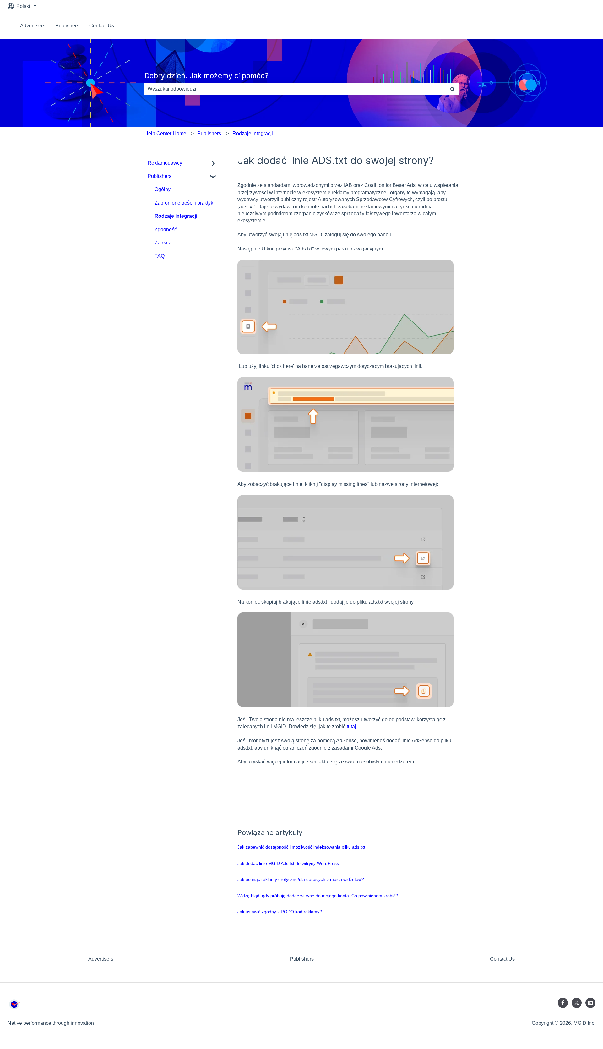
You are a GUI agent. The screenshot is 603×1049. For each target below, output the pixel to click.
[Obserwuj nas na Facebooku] (563, 1003)
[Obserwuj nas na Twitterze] (577, 1003)
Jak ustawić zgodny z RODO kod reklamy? (279, 911)
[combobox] (295, 89)
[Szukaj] (453, 89)
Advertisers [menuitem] (100, 959)
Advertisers (32, 25)
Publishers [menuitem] (159, 176)
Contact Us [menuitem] (502, 959)
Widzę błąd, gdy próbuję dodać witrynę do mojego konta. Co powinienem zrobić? (317, 895)
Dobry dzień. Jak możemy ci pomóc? (206, 75)
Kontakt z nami (572, 25)
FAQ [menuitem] (160, 256)
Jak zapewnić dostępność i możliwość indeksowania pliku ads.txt (301, 846)
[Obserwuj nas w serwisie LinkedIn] (590, 1003)
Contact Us (101, 25)
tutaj (351, 726)
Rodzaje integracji (252, 133)
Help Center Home (165, 133)
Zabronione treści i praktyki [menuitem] (185, 203)
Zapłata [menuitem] (163, 242)
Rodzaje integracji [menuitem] (176, 216)
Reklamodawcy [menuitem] (165, 163)
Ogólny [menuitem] (163, 189)
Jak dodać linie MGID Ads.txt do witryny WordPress (288, 863)
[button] (213, 163)
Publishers (67, 25)
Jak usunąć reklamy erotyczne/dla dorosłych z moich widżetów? (300, 879)
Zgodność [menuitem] (166, 229)
